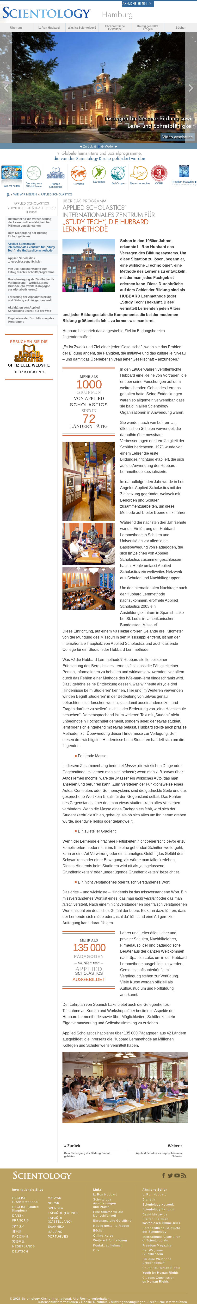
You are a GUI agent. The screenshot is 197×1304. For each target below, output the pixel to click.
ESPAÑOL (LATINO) (63, 1213)
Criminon (79, 183)
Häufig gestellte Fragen (147, 28)
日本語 (17, 1231)
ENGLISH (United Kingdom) (25, 1209)
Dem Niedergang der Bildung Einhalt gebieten (27, 234)
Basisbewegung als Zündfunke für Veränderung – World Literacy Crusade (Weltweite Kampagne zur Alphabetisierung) (31, 284)
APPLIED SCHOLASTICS (57, 194)
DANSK (18, 1215)
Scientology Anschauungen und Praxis (104, 1203)
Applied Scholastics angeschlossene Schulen (25, 260)
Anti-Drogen (118, 183)
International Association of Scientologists (161, 1238)
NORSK (53, 1203)
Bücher (181, 27)
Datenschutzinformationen (58, 1302)
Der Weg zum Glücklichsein (34, 184)
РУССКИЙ (20, 1236)
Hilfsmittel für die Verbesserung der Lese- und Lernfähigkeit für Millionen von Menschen (29, 222)
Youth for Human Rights (160, 1272)
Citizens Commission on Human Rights (158, 1279)
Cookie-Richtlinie (94, 1302)
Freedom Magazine (157, 1245)
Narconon (99, 181)
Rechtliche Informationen (168, 1302)
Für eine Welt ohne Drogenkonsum (157, 1261)
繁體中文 (18, 1241)
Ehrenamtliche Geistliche (115, 28)
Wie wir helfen (12, 185)
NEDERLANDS (23, 1246)
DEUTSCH (20, 1251)
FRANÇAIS (20, 1220)
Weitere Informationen (110, 1240)
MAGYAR (55, 1198)
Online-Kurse (103, 1235)
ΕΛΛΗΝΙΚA (56, 1226)
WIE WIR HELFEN (25, 194)
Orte (96, 1250)
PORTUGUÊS (58, 1236)
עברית (18, 1226)
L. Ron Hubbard (49, 27)
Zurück (88, 146)
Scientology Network (158, 1204)
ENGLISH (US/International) (26, 1200)
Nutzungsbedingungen (128, 1302)
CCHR (159, 183)
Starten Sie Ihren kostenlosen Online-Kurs (161, 1221)
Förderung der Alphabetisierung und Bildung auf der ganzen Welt (30, 298)
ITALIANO (55, 1231)
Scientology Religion (158, 1209)
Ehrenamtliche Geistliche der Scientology (161, 1230)
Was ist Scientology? (82, 27)
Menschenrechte (139, 183)
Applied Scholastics (55, 185)
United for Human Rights (161, 1268)
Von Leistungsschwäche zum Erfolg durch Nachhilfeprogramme (31, 270)
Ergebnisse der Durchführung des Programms (31, 320)
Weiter (109, 146)
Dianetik (148, 1199)
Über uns (16, 27)
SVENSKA (55, 1208)
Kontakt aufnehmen (108, 1245)
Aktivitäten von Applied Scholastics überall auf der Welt (29, 309)
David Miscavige (155, 1214)
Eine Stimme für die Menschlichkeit (108, 1214)
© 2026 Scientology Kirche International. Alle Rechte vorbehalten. (60, 1298)
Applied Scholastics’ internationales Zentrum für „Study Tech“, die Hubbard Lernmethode (31, 247)
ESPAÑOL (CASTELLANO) (60, 1220)
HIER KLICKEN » (29, 372)
